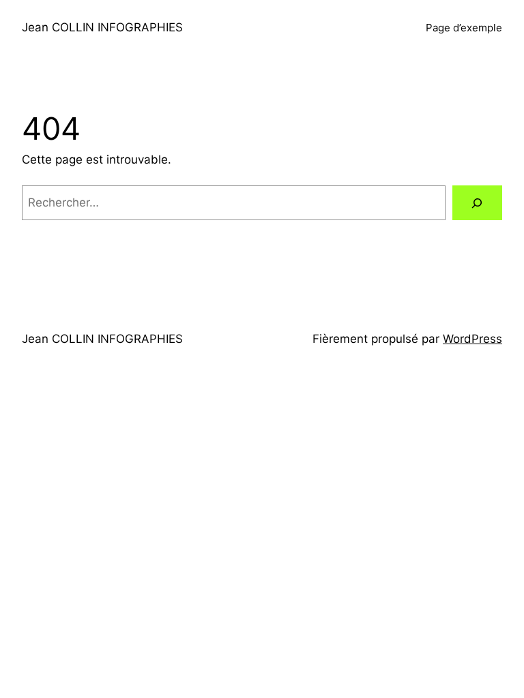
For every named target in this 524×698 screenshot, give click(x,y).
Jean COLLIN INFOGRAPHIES (102, 27)
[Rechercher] (477, 202)
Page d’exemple (464, 27)
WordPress (472, 339)
